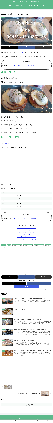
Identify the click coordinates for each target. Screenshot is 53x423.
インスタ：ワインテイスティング (26, 237)
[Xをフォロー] (14, 283)
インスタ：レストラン (26, 234)
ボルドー (4, 245)
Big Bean (22, 53)
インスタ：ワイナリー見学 (26, 232)
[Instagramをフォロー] (26, 286)
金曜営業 (31, 245)
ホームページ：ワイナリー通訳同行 (26, 239)
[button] (43, 47)
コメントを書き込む (26, 405)
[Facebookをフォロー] (39, 283)
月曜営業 (14, 245)
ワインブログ (26, 230)
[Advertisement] (26, 261)
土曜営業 (37, 245)
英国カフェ (48, 245)
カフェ (9, 245)
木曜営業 (26, 245)
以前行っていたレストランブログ (26, 228)
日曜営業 (20, 245)
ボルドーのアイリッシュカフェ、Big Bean (24, 65)
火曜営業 (42, 245)
